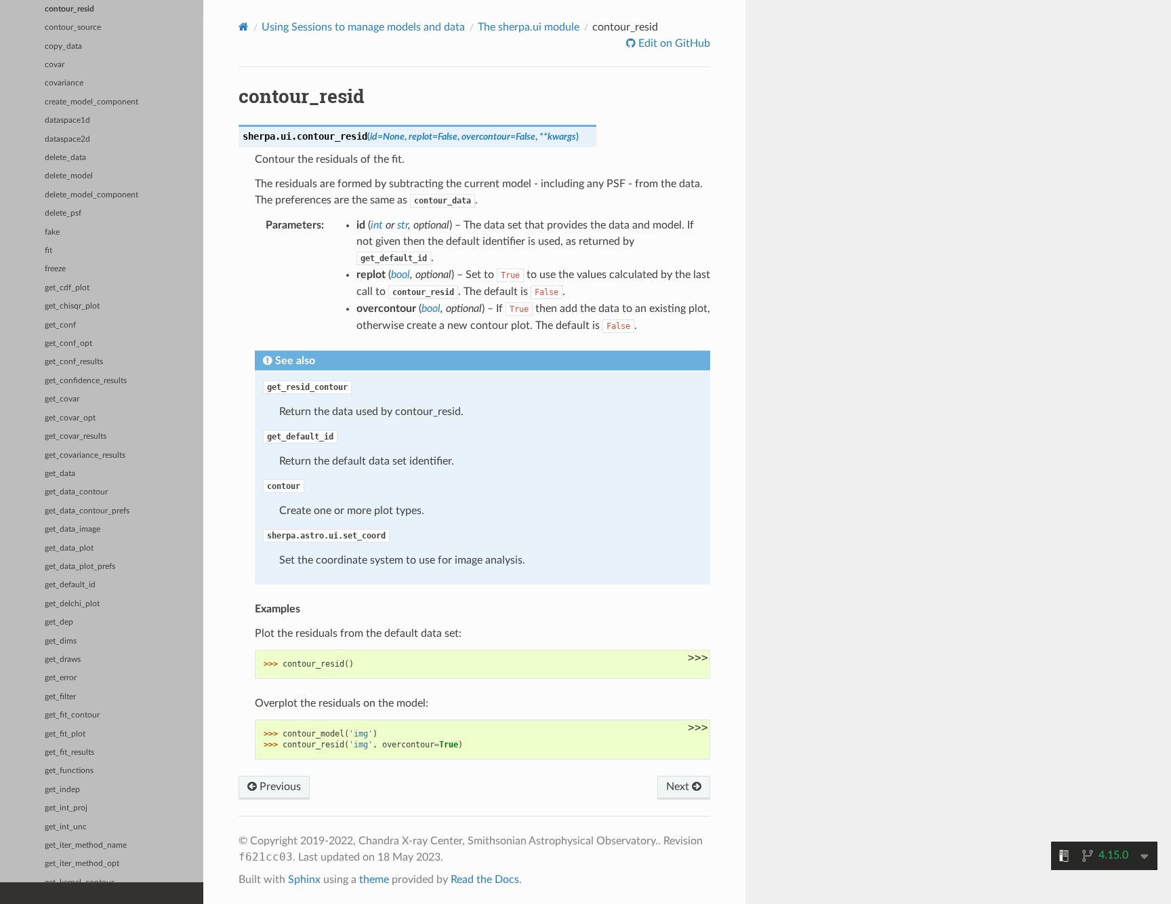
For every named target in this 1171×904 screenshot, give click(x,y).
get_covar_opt (70, 418)
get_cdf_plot (67, 288)
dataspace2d (67, 139)
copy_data (63, 46)
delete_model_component (91, 195)
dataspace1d (67, 120)
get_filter (60, 697)
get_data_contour (76, 492)
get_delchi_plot (72, 604)
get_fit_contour (72, 715)
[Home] (244, 27)
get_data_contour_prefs (87, 511)
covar (54, 64)
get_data (60, 473)
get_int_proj (66, 808)
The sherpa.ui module (528, 27)
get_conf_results (74, 362)
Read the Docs (485, 879)
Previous (279, 786)
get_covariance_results (85, 455)
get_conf (60, 325)
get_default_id (70, 585)
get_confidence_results (86, 381)
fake (52, 232)
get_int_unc (66, 827)
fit (48, 250)
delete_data (65, 157)
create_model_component (91, 102)
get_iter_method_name (86, 845)
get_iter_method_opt (82, 863)
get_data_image (72, 529)
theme (374, 879)
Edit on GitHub (673, 43)
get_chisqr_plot (72, 306)
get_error (61, 678)
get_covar (62, 399)
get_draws (63, 659)
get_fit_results (69, 752)
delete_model (69, 176)
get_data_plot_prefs (80, 566)
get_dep (59, 622)
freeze (55, 269)
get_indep (62, 789)
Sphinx (304, 879)
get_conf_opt (68, 343)
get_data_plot (69, 548)
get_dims (61, 641)
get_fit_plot (65, 734)
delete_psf (63, 213)
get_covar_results (75, 436)
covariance (64, 83)
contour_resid (69, 9)
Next (679, 786)
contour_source (73, 27)
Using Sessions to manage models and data (363, 27)
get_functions (69, 770)
